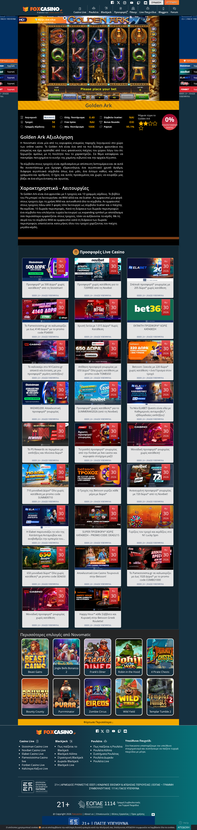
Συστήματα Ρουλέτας (106, 754)
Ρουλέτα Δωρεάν (103, 757)
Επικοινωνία (102, 813)
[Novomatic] (49, 117)
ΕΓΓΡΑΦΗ (172, 2)
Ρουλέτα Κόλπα (102, 750)
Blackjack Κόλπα (67, 754)
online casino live (56, 12)
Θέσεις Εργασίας (120, 813)
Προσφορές (120, 12)
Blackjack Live (66, 765)
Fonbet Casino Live (33, 765)
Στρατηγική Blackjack (70, 757)
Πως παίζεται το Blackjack (67, 748)
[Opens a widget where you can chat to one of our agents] (183, 823)
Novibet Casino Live (34, 750)
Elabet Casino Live (33, 754)
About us (89, 813)
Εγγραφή (11, 66)
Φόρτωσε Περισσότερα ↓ (98, 722)
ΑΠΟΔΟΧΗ (184, 827)
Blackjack (106, 12)
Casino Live (80, 12)
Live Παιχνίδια (147, 12)
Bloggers (163, 12)
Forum (174, 12)
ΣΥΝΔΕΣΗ (156, 2)
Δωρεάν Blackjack (68, 761)
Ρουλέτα (93, 12)
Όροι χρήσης (138, 813)
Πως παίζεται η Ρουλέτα (107, 746)
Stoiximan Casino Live (35, 746)
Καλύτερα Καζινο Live (35, 768)
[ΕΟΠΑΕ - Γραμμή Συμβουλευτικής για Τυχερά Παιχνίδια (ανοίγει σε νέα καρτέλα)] (109, 804)
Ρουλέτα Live (101, 761)
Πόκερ (133, 12)
